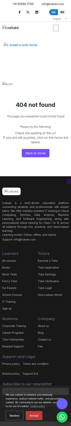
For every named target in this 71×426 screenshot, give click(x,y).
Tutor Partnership (13, 339)
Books (6, 267)
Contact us (44, 339)
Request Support (12, 346)
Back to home (36, 153)
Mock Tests (9, 274)
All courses (9, 260)
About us (43, 325)
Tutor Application (48, 267)
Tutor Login (45, 288)
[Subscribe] (68, 181)
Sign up (7, 308)
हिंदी (62, 12)
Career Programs (13, 332)
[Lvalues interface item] (64, 28)
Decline (14, 415)
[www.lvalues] (10, 28)
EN (53, 12)
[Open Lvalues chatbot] (62, 403)
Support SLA (30, 373)
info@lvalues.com (52, 3)
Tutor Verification (48, 281)
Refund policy (11, 373)
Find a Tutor (9, 281)
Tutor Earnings (47, 274)
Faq (40, 346)
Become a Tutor (48, 260)
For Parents (9, 288)
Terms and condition (35, 363)
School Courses (12, 294)
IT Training (9, 301)
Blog (41, 332)
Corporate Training (14, 325)
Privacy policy (11, 363)
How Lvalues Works (50, 294)
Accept (34, 415)
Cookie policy (37, 406)
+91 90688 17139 (23, 3)
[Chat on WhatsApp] (62, 417)
